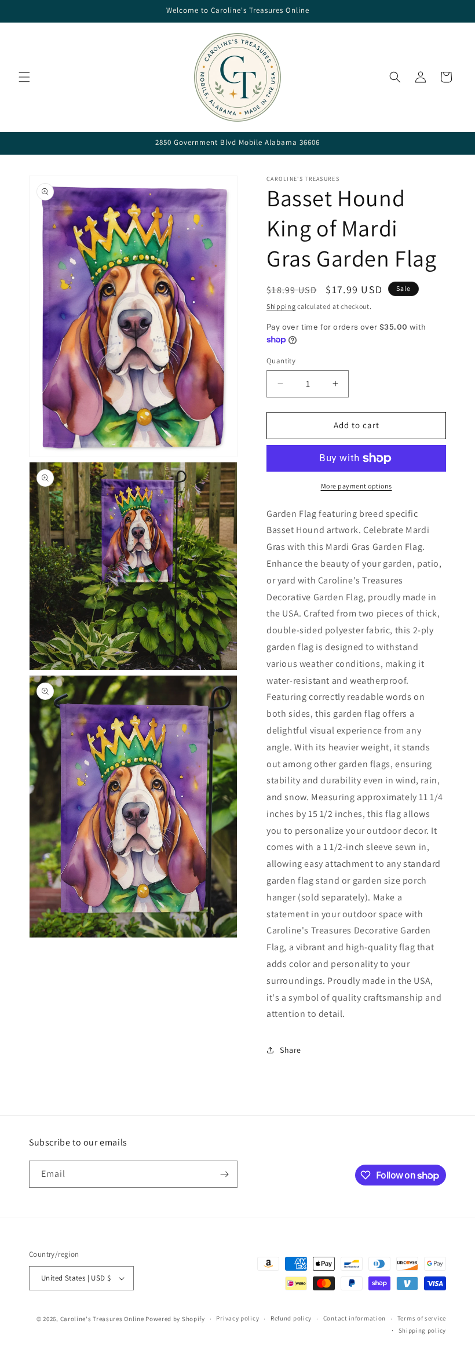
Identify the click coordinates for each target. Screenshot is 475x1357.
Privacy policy (237, 1318)
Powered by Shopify (175, 1319)
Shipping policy (423, 1330)
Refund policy (291, 1318)
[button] (24, 77)
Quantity (280, 361)
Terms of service (421, 1318)
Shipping (281, 306)
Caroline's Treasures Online (102, 1319)
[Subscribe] (224, 1174)
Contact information (354, 1318)
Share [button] (290, 1050)
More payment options (356, 485)
